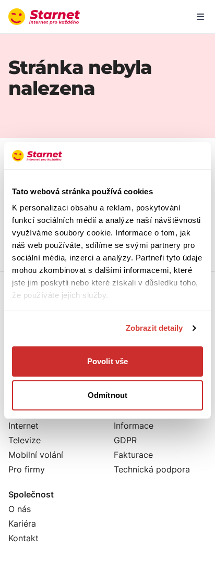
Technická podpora (152, 469)
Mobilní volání (35, 455)
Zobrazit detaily (154, 327)
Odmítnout (107, 395)
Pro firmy (26, 469)
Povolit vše (107, 361)
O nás (19, 509)
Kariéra (22, 523)
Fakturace (133, 455)
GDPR (125, 440)
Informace (133, 425)
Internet (23, 425)
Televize (24, 440)
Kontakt (23, 538)
